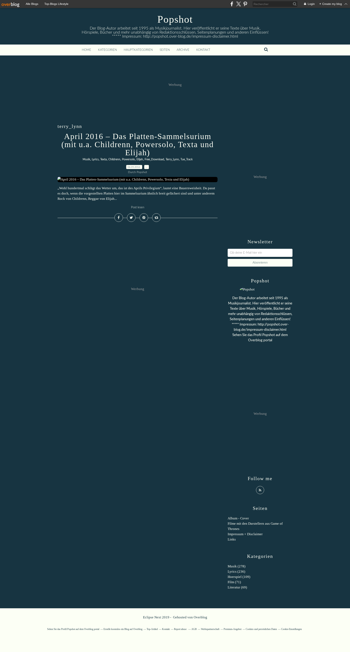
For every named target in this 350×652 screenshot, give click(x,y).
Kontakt (203, 49)
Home (86, 49)
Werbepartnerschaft (210, 629)
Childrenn (114, 159)
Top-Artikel (152, 629)
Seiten (165, 49)
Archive (183, 49)
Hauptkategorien (138, 49)
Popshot (175, 19)
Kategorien (107, 49)
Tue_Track (186, 159)
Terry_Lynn (172, 159)
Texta (103, 159)
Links (232, 539)
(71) (234, 582)
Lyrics (95, 159)
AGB (194, 629)
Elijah (140, 159)
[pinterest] (245, 4)
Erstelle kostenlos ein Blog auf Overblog (123, 629)
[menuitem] (86, 50)
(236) (236, 571)
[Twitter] (238, 4)
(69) (237, 587)
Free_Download (154, 159)
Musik (86, 159)
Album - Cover (238, 518)
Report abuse (180, 629)
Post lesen (137, 207)
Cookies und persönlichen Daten (261, 629)
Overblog (200, 617)
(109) (239, 577)
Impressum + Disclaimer (245, 534)
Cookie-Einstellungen (291, 629)
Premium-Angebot (232, 629)
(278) (236, 566)
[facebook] (231, 4)
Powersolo (128, 159)
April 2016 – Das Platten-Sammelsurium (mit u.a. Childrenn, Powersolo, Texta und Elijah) (137, 144)
